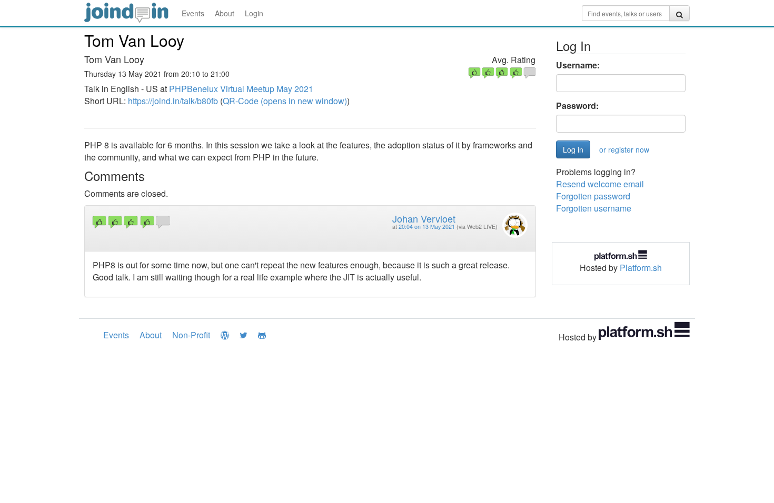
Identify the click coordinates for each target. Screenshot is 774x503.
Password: (577, 106)
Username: (578, 65)
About (224, 13)
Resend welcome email (600, 184)
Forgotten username (593, 208)
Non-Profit (191, 335)
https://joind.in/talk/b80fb (173, 101)
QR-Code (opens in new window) (285, 101)
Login (254, 13)
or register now (624, 149)
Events (193, 13)
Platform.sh (641, 267)
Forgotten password (593, 196)
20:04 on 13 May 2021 (427, 226)
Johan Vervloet (423, 218)
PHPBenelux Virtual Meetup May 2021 (241, 89)
